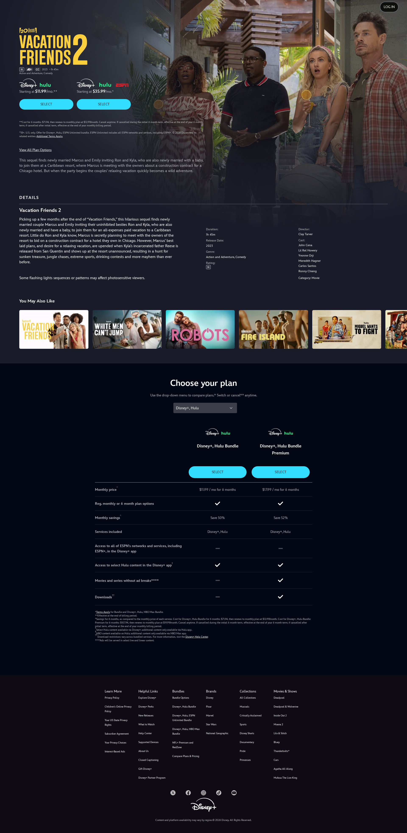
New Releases (145, 715)
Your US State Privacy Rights (116, 722)
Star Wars (211, 724)
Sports (243, 724)
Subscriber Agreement (117, 733)
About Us (143, 751)
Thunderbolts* (281, 751)
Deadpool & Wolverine (286, 706)
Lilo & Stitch (280, 733)
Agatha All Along (283, 768)
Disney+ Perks (146, 706)
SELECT (46, 104)
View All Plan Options (35, 150)
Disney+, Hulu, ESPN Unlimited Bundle (183, 718)
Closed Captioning (148, 760)
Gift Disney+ (145, 768)
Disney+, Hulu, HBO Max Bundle (186, 731)
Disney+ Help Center (196, 636)
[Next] (399, 328)
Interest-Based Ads (115, 751)
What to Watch (146, 724)
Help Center (145, 733)
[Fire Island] (273, 329)
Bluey (277, 742)
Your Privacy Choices (115, 742)
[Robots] (200, 329)
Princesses (245, 760)
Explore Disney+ (147, 697)
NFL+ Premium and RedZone (182, 745)
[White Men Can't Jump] (127, 329)
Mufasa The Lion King (285, 777)
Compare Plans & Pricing (185, 756)
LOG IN (389, 7)
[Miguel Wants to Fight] (346, 329)
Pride (242, 751)
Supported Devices (148, 742)
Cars (276, 760)
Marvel (210, 715)
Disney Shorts (247, 733)
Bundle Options (180, 697)
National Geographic (217, 733)
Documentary (247, 742)
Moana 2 (278, 724)
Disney (209, 697)
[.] (173, 792)
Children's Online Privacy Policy (118, 709)
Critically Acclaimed (251, 715)
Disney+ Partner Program (152, 777)
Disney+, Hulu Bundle (184, 706)
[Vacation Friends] (53, 329)
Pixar (209, 706)
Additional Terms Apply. (49, 136)
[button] (152, 691)
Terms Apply (103, 612)
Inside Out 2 (280, 715)
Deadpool (279, 697)
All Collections (248, 697)
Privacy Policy (112, 697)
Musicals (244, 706)
